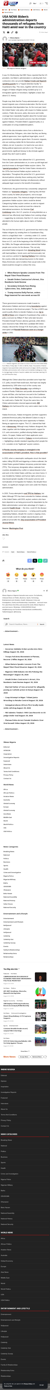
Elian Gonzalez (21, 388)
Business (4, 1157)
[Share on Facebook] (29, 561)
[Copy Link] (12, 32)
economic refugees (19, 192)
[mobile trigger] (46, 3)
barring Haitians (28, 256)
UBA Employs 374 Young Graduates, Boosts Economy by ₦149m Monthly (16, 1005)
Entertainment (13, 1026)
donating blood (34, 250)
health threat (15, 508)
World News (20, 552)
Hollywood (4, 1337)
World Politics (8, 12)
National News (37, 1057)
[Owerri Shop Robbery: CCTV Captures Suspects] (41, 1016)
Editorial (4, 1075)
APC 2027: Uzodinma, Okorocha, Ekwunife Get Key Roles (15, 992)
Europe (3, 1266)
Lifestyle (4, 1331)
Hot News (14, 9)
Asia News (4, 1272)
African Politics (6, 1244)
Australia (4, 1255)
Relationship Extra (7, 1370)
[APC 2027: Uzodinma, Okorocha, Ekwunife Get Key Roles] (41, 991)
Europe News (24, 1057)
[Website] (44, 590)
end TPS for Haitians (32, 493)
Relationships (6, 1376)
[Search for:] (22, 624)
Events (3, 1359)
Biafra (3, 1190)
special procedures (10, 168)
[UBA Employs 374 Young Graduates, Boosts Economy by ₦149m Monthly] (41, 1004)
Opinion (4, 1081)
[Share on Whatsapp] (40, 561)
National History (6, 1219)
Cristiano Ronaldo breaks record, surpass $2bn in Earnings (15, 1029)
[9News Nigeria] (10, 3)
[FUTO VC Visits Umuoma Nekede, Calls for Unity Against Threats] (41, 1041)
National (4, 1146)
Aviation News (6, 1250)
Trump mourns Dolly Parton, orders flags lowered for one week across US (22, 293)
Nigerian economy (9, 1001)
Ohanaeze (4, 1202)
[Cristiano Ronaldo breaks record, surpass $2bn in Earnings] (41, 1029)
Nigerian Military (7, 1185)
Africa (3, 1238)
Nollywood (4, 1326)
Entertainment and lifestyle (10, 1320)
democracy (11, 426)
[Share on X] (4, 32)
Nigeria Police (6, 1179)
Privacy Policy (28, 1383)
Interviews (4, 1103)
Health (3, 1168)
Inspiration (4, 1087)
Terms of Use (8, 1386)
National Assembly (7, 1213)
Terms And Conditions (9, 1115)
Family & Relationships (9, 1365)
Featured (6, 973)
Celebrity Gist (6, 1348)
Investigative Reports (8, 1092)
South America (24, 9)
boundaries (36, 306)
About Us (4, 1109)
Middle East (5, 1278)
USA (2, 1294)
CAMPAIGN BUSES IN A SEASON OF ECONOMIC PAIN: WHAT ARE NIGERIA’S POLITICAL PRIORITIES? (17, 978)
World (45, 9)
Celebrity (4, 1342)
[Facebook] (47, 590)
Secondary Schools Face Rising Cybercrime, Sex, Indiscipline (20, 287)
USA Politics (36, 9)
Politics (13, 988)
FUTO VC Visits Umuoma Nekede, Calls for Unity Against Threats (17, 1042)
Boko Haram (5, 1207)
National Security (7, 1224)
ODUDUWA (5, 1196)
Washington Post (16, 528)
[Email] (8, 32)
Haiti (5, 9)
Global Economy (7, 1261)
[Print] (16, 32)
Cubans (29, 438)
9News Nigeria (14, 38)
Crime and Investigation (18, 1013)
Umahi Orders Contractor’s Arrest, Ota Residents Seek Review (24, 280)
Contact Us (5, 1126)
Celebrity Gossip (7, 1354)
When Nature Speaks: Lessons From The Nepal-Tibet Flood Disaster (25, 274)
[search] (30, 3)
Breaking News (6, 1140)
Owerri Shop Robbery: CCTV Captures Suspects (17, 1017)
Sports (5, 1026)
